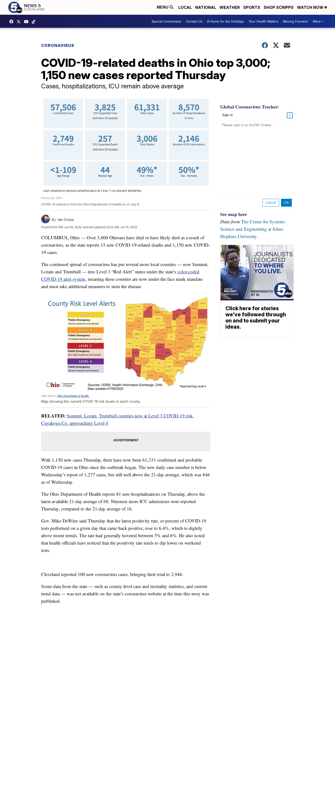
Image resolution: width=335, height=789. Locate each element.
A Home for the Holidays (225, 21)
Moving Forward (295, 21)
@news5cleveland (35, 22)
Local (185, 7)
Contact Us (194, 21)
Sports (251, 7)
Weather (229, 7)
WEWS (20, 22)
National (205, 7)
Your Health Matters (264, 21)
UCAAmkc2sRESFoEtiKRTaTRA (27, 22)
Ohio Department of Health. (73, 396)
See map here (233, 214)
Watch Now (310, 7)
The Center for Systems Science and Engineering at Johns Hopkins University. (252, 228)
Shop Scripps (279, 7)
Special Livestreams (166, 21)
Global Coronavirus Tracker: (249, 106)
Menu (163, 7)
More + (318, 21)
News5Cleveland (12, 22)
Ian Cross (66, 219)
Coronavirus (57, 45)
